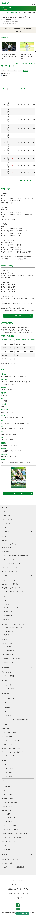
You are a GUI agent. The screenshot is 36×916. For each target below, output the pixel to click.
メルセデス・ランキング (9, 580)
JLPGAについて (6, 786)
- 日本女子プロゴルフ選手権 (11, 658)
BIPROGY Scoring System (12, 75)
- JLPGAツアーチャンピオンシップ (13, 662)
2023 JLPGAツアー (12, 13)
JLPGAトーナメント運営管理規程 (12, 837)
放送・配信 (5, 667)
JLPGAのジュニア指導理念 (10, 732)
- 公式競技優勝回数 (8, 650)
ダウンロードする (18, 493)
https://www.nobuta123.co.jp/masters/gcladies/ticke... (17, 310)
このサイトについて (18, 880)
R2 (9, 70)
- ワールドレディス (8, 654)
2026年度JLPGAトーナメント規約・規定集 (14, 833)
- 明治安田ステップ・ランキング (12, 627)
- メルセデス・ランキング (10, 608)
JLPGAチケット (6, 685)
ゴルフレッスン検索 (8, 776)
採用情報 (4, 845)
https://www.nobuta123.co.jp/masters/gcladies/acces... (18, 332)
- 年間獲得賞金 (7, 611)
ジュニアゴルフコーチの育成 (10, 740)
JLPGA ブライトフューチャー (10, 859)
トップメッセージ (7, 794)
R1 (3, 70)
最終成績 (26, 70)
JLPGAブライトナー (8, 698)
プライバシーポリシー (18, 884)
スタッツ (4, 596)
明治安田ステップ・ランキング (11, 588)
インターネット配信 (8, 676)
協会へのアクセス (7, 806)
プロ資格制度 (6, 707)
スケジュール (6, 536)
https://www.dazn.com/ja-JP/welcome (19, 257)
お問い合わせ (18, 898)
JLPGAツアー (6, 540)
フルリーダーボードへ (25, 181)
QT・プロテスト (7, 519)
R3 (14, 70)
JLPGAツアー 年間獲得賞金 (10, 584)
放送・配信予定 (6, 672)
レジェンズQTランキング (9, 571)
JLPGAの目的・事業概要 (9, 802)
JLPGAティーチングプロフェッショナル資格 (15, 720)
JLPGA (4, 527)
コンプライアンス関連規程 (10, 829)
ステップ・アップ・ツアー (10, 544)
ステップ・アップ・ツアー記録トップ (13, 624)
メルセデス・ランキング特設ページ (12, 592)
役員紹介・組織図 (7, 798)
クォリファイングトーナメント (11, 563)
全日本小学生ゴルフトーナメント (12, 744)
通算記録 (4, 640)
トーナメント (6, 515)
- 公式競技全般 (7, 646)
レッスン (4, 760)
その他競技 (5, 552)
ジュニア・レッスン (8, 523)
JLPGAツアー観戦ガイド (9, 689)
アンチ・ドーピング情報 (9, 826)
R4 (20, 70)
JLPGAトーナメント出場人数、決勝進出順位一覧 (16, 556)
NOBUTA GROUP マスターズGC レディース (15, 17)
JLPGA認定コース (7, 822)
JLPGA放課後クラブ (8, 756)
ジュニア (4, 724)
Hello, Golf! (5, 729)
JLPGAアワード (6, 810)
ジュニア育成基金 (7, 736)
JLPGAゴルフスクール (8, 769)
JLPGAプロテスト (7, 716)
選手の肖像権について (8, 841)
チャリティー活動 (7, 863)
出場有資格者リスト (8, 559)
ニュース (4, 507)
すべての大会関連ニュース (24, 63)
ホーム (3, 13)
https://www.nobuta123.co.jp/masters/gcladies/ (15, 462)
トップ (4, 512)
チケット (4, 680)
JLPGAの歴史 (6, 814)
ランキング (5, 576)
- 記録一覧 (6, 619)
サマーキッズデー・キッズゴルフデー (13, 752)
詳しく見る (18, 316)
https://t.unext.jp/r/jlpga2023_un (19, 259)
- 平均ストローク (8, 615)
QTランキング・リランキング (11, 567)
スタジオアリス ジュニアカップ (11, 748)
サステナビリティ (7, 855)
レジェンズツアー (7, 548)
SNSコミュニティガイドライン (18, 889)
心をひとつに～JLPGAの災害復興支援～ (13, 867)
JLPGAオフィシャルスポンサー (11, 818)
